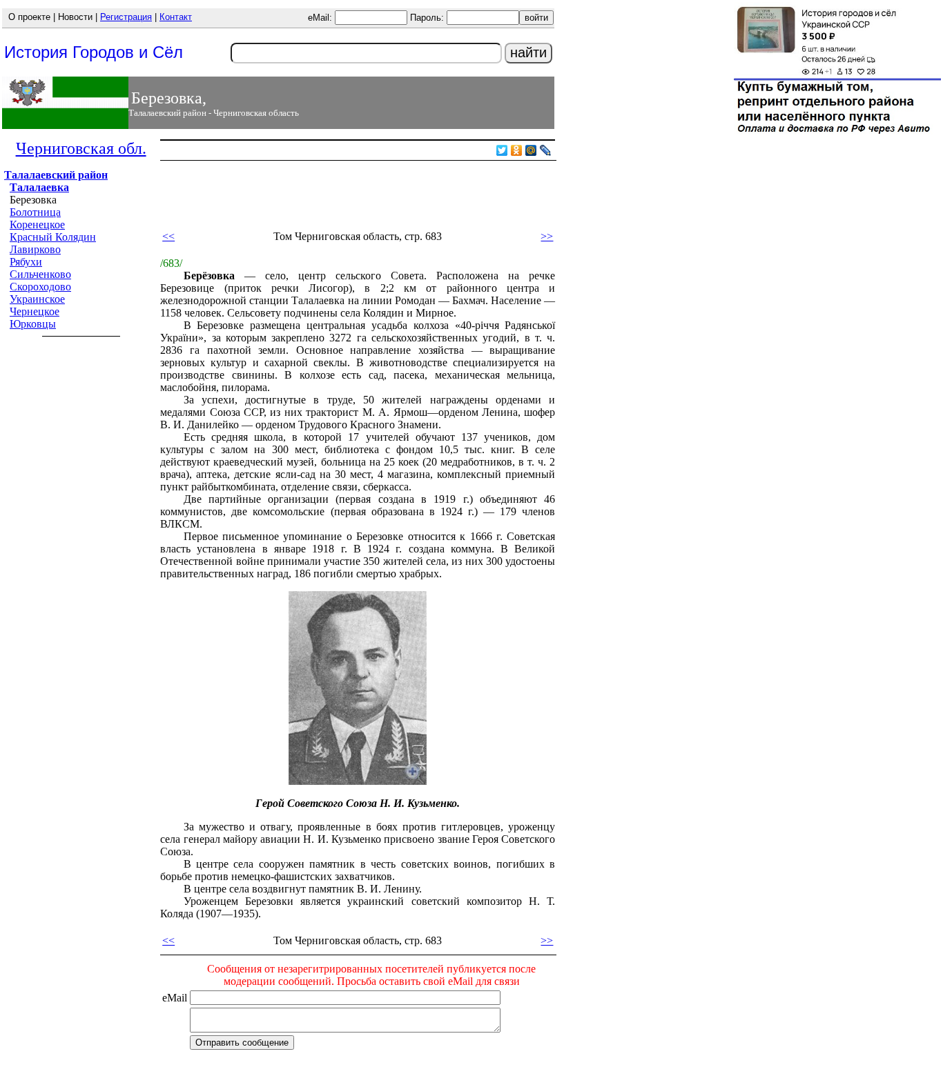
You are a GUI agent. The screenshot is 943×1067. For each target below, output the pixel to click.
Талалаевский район (56, 175)
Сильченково (40, 274)
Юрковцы (33, 324)
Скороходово (40, 286)
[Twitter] (502, 150)
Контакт (175, 17)
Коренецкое (37, 224)
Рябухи (26, 262)
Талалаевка (39, 187)
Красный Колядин (53, 237)
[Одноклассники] (516, 150)
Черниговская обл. (81, 148)
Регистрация (126, 17)
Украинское (37, 299)
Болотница (35, 212)
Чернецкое (34, 311)
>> (547, 236)
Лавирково (35, 249)
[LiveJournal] (545, 150)
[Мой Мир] (531, 150)
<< (168, 236)
